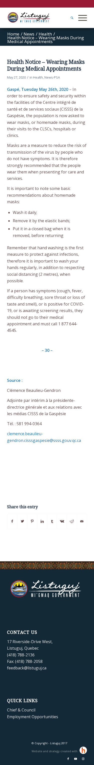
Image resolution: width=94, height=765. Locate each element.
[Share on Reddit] (72, 521)
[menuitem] (69, 18)
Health (38, 77)
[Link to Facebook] (68, 758)
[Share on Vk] (62, 521)
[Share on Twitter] (22, 521)
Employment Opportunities (32, 716)
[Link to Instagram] (83, 758)
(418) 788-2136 (21, 655)
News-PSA (52, 77)
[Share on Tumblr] (52, 521)
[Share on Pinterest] (32, 521)
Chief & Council (21, 710)
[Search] (69, 18)
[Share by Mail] (82, 521)
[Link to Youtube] (75, 758)
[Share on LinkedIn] (42, 521)
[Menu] (80, 18)
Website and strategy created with (55, 751)
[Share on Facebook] (12, 521)
